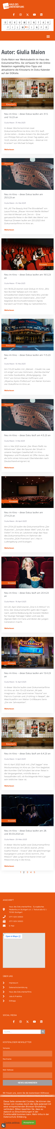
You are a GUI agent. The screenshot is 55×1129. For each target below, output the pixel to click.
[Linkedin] (41, 14)
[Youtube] (34, 14)
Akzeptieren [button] (28, 1122)
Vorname (6, 1048)
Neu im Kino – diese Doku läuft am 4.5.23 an (27, 435)
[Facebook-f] (13, 14)
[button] (48, 36)
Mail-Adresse (8, 1070)
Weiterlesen (9, 149)
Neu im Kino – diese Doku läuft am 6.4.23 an (27, 753)
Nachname (7, 1059)
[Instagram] (20, 14)
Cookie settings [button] (12, 1122)
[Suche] (43, 1032)
